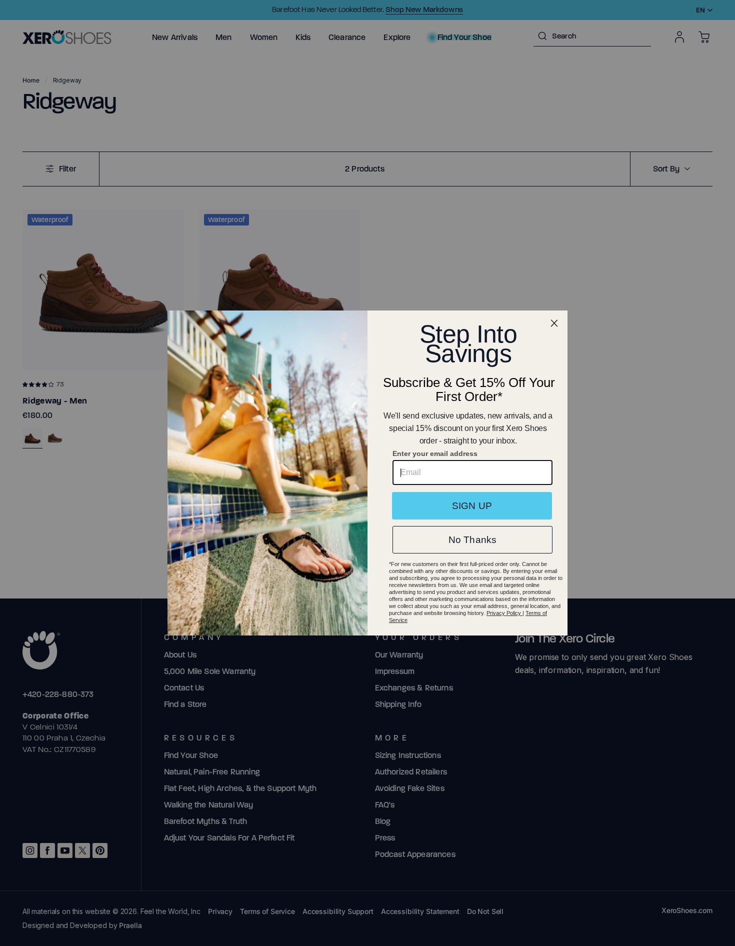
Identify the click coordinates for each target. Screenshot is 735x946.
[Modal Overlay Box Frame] (368, 473)
